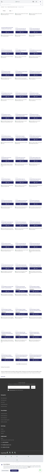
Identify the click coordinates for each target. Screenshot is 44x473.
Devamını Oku (3, 376)
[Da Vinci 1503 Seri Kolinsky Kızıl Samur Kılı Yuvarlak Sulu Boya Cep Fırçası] (21, 213)
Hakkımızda (3, 431)
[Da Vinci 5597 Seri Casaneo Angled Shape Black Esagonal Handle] (35, 62)
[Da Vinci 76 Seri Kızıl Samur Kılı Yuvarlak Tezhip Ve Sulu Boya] (35, 234)
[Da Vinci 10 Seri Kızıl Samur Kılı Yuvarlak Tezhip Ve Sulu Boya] (21, 19)
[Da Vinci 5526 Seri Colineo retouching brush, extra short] (7, 105)
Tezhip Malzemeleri (4, 404)
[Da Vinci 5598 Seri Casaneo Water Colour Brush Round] (21, 62)
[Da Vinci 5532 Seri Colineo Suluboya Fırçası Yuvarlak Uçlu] (35, 84)
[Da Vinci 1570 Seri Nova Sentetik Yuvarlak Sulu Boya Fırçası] (35, 170)
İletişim (2, 429)
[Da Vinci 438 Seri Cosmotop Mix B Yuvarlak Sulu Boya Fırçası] (35, 127)
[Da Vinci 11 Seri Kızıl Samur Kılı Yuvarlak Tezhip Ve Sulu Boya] (35, 19)
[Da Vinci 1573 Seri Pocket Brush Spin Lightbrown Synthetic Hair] (7, 191)
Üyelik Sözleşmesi (4, 415)
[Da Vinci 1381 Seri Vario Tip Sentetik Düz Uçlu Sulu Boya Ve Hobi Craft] (21, 170)
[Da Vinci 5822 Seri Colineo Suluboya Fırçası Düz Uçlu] (7, 62)
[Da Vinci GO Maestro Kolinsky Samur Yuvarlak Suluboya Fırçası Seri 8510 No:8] (7, 300)
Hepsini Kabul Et (14, 470)
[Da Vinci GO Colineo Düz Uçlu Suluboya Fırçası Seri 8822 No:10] (21, 323)
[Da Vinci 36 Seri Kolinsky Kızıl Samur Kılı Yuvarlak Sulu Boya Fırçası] (35, 191)
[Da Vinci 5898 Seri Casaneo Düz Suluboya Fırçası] (21, 41)
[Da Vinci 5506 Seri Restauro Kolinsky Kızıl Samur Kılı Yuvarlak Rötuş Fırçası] (7, 127)
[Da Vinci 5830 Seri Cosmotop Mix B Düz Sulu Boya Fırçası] (35, 41)
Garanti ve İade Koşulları (5, 419)
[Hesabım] (36, 1)
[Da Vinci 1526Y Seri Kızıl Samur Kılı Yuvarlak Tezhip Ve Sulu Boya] (7, 213)
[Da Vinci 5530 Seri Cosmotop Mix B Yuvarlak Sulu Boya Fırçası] (21, 105)
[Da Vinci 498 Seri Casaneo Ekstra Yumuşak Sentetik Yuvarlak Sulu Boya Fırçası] (35, 256)
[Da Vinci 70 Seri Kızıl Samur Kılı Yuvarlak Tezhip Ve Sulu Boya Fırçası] (21, 234)
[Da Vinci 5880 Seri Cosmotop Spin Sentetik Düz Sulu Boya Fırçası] (21, 191)
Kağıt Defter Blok (4, 406)
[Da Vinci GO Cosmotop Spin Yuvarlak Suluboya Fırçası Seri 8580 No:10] (21, 277)
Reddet (29, 466)
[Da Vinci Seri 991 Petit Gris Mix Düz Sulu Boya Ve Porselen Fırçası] (7, 19)
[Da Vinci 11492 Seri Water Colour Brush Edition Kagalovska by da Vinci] (35, 148)
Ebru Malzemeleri (4, 398)
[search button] (40, 4)
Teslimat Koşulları (4, 413)
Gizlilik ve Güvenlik (4, 421)
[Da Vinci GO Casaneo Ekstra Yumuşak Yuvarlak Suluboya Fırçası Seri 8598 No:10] (35, 323)
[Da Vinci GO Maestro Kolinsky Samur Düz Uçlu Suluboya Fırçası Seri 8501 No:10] (35, 300)
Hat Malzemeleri (3, 400)
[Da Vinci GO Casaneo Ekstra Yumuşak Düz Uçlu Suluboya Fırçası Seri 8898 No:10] (7, 323)
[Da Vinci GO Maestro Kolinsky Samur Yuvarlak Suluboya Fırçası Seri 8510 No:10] (21, 300)
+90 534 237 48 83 (5, 447)
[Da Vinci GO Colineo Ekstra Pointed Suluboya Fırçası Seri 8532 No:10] (35, 346)
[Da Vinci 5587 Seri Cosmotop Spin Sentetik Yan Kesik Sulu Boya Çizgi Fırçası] (21, 84)
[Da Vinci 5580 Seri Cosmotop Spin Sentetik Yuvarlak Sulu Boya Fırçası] (7, 277)
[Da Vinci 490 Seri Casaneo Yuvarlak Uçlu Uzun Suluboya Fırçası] (21, 127)
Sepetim (2, 433)
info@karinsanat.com (6, 444)
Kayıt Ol (33, 387)
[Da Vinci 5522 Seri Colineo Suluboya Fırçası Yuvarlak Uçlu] (35, 105)
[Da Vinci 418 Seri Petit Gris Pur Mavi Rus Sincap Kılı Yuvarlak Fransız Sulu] (7, 256)
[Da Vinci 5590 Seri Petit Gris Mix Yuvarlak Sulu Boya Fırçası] (7, 84)
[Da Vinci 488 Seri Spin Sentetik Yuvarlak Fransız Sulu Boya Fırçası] (21, 256)
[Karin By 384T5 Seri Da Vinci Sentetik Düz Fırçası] (7, 148)
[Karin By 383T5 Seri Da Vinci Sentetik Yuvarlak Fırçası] (21, 148)
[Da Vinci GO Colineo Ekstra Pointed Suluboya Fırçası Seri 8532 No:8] (21, 346)
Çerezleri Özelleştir (5, 470)
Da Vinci (16, 27)
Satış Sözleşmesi (4, 417)
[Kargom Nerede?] (33, 1)
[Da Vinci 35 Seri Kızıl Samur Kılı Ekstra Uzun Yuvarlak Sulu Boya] (7, 41)
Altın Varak (3, 402)
